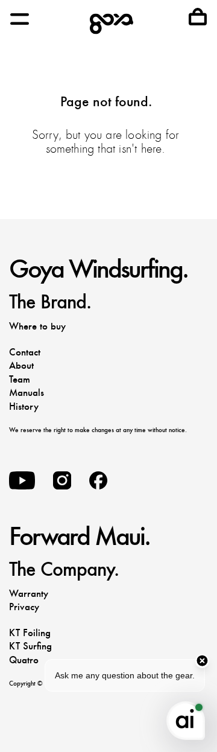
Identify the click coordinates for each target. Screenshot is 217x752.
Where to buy (37, 326)
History (24, 406)
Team (19, 379)
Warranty (28, 593)
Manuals (26, 392)
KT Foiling (30, 632)
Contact (24, 352)
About (21, 365)
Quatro (24, 660)
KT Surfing (30, 646)
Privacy (24, 607)
